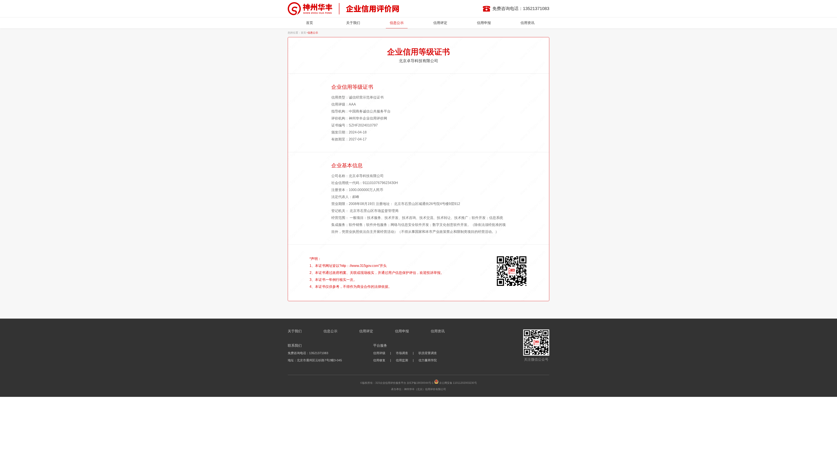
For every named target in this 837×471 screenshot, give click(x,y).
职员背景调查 (427, 353)
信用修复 (379, 360)
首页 (309, 23)
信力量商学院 (427, 360)
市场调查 (402, 353)
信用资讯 (527, 23)
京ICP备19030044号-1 (420, 382)
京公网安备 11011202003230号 (458, 382)
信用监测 (402, 360)
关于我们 (353, 23)
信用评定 (440, 23)
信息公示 (397, 23)
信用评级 (379, 353)
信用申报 (484, 23)
